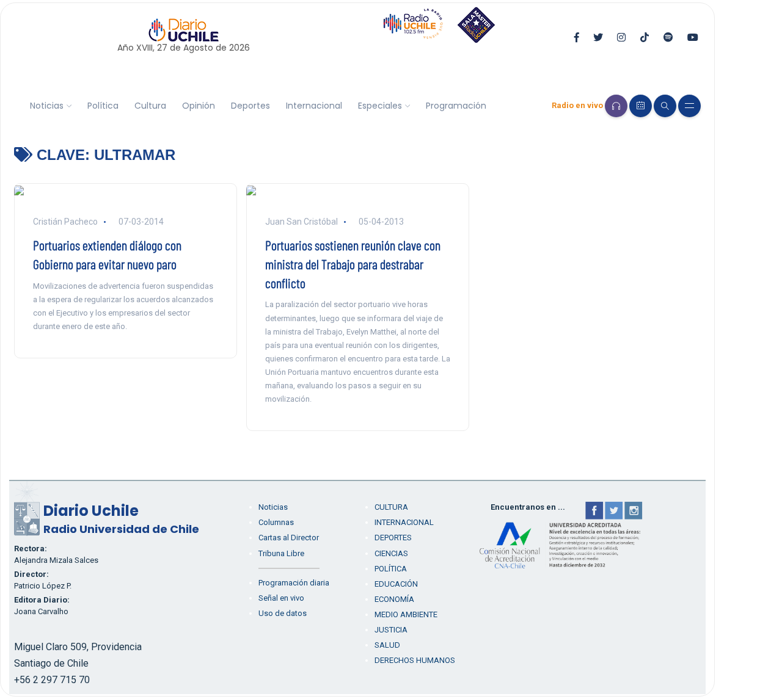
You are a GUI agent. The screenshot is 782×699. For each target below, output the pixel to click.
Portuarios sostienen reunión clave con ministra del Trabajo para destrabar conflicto (352, 264)
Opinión (198, 106)
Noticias (47, 106)
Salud (387, 645)
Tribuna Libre (281, 553)
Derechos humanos (415, 660)
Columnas (276, 522)
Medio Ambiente (406, 614)
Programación (456, 106)
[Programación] (640, 106)
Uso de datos (282, 613)
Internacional (314, 106)
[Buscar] (665, 106)
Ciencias (391, 553)
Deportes (250, 106)
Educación (396, 584)
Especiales (380, 106)
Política (103, 106)
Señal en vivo (281, 598)
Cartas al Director (288, 537)
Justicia (391, 629)
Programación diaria (293, 582)
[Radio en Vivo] (616, 106)
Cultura (150, 106)
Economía (394, 599)
